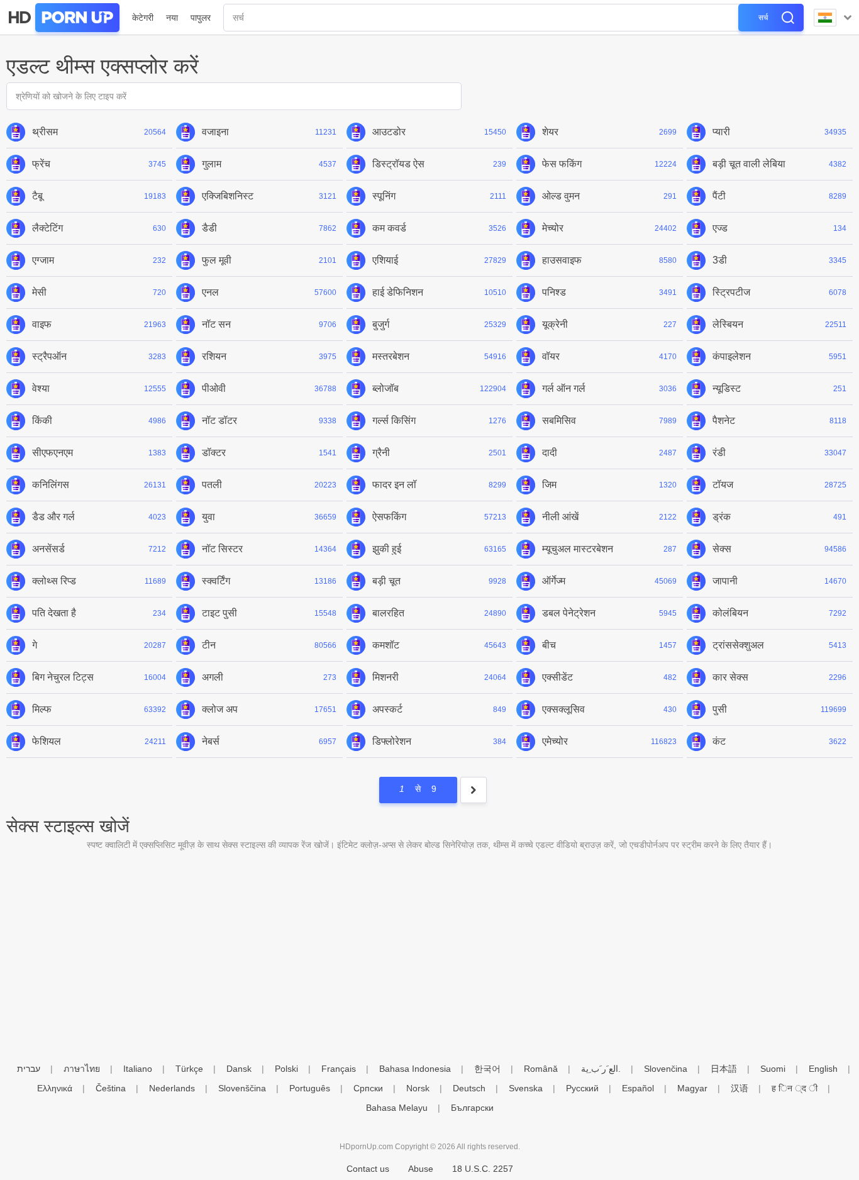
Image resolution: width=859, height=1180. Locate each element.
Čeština (111, 1088)
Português (309, 1088)
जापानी (725, 581)
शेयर (550, 131)
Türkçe (189, 1069)
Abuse (420, 1169)
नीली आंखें (560, 516)
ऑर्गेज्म (553, 581)
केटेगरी (142, 18)
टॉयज (722, 484)
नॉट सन (216, 324)
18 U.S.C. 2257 (482, 1169)
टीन (209, 645)
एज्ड (720, 228)
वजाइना (215, 131)
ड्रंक (721, 516)
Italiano (137, 1069)
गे (34, 645)
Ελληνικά (54, 1088)
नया (172, 18)
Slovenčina (665, 1069)
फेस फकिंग (562, 164)
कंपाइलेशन (731, 356)
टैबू (37, 196)
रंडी (719, 452)
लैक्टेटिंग (47, 228)
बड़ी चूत (386, 581)
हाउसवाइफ (562, 260)
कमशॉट (385, 645)
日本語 (724, 1069)
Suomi (772, 1069)
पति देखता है (54, 613)
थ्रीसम (45, 131)
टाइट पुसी (219, 613)
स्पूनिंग (384, 196)
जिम (549, 484)
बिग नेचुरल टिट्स (63, 677)
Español (638, 1088)
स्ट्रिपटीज (731, 292)
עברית (28, 1069)
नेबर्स (210, 741)
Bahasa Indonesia (415, 1069)
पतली (212, 484)
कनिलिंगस (50, 484)
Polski (286, 1069)
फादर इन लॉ (394, 484)
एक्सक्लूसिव (563, 709)
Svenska (526, 1088)
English (823, 1069)
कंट (719, 741)
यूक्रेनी (555, 324)
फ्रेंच (41, 164)
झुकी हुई (386, 548)
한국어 (487, 1069)
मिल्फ (42, 709)
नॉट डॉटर (219, 420)
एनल (210, 292)
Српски (368, 1088)
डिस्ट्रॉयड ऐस (398, 164)
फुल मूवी (216, 260)
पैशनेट (723, 420)
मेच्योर (552, 228)
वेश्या (41, 388)
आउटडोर (389, 131)
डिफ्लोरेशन (391, 741)
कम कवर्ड (389, 228)
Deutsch (469, 1088)
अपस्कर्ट (387, 709)
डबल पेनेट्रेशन (569, 613)
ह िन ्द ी (794, 1088)
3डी (719, 260)
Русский (582, 1088)
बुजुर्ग (380, 324)
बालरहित (388, 613)
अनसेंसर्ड (48, 548)
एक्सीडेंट (557, 677)
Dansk (239, 1069)
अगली (212, 677)
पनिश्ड (554, 292)
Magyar (692, 1088)
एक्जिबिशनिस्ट (227, 196)
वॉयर (551, 356)
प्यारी (721, 131)
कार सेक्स (730, 677)
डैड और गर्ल (53, 516)
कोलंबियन (730, 613)
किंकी (42, 420)
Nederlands (172, 1088)
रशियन (214, 356)
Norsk (418, 1088)
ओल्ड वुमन (561, 196)
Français (338, 1069)
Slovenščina (242, 1088)
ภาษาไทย (82, 1069)
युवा (208, 516)
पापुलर (201, 18)
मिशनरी (385, 677)
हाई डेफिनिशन (397, 292)
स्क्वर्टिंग (216, 581)
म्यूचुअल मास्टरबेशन (577, 548)
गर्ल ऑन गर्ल (563, 388)
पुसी (719, 709)
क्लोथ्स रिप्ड (54, 581)
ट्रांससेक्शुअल (738, 645)
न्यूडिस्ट (726, 388)
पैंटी (719, 196)
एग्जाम (43, 260)
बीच (549, 645)
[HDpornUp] (62, 17)
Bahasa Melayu (397, 1108)
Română (541, 1069)
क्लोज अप (220, 709)
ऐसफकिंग (389, 516)
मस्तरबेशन (390, 356)
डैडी (209, 228)
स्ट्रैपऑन (49, 356)
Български (472, 1108)
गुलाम (211, 164)
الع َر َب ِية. (601, 1069)
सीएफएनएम (52, 452)
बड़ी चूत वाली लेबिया (748, 164)
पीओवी (214, 388)
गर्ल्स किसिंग (394, 420)
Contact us (367, 1169)
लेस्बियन (727, 324)
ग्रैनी (381, 452)
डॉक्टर (214, 452)
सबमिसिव (559, 420)
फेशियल (46, 741)
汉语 (739, 1088)
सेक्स (721, 548)
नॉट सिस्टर (222, 548)
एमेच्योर (555, 741)
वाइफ (42, 324)
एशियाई (385, 260)
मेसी (39, 292)
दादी (549, 452)
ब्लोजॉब (385, 388)
